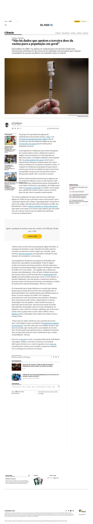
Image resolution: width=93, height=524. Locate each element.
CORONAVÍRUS (58, 33)
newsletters (8, 475)
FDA (48, 137)
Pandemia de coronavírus (18, 38)
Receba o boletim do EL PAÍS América (22, 357)
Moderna (15, 314)
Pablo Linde (25, 378)
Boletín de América (10, 478)
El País (24, 368)
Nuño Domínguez (17, 123)
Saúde (23, 386)
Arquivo (36, 475)
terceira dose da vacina (27, 144)
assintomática (49, 274)
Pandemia (49, 386)
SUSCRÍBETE (77, 21)
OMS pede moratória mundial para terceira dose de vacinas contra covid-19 (41, 375)
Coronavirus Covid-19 (16, 386)
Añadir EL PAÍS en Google (54, 128)
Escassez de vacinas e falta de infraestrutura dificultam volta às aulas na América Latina (38, 365)
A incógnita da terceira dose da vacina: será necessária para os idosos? (10, 167)
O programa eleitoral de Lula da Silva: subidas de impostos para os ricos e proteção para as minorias (78, 196)
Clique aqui (32, 236)
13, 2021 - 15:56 (16, 124)
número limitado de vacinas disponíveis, (43, 206)
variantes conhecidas (33, 188)
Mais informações (15, 393)
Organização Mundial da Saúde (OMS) (33, 139)
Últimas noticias (73, 184)
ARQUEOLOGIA (85, 33)
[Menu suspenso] (6, 25)
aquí (42, 393)
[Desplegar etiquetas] (59, 387)
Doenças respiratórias (41, 386)
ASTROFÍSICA (79, 33)
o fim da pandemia (25, 254)
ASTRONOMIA (73, 33)
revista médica (34, 160)
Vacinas (33, 386)
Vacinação (28, 386)
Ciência (9, 32)
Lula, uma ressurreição (78, 191)
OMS (54, 386)
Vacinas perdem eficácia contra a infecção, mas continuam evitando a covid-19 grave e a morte (10, 149)
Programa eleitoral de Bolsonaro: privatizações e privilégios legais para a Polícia (78, 202)
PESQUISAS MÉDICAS (66, 33)
